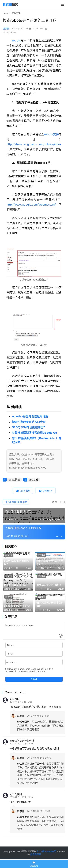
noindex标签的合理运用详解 (30, 416)
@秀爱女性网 (24, 816)
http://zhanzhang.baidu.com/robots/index (33, 144)
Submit (34, 679)
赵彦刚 (6, 28)
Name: (11, 645)
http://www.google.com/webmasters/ (31, 204)
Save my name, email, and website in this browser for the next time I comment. (29, 670)
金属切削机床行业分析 (22, 740)
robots (16, 40)
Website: (11, 662)
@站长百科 (23, 721)
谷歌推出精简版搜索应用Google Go (34, 432)
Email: (10, 653)
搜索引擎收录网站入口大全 (29, 422)
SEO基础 (33, 479)
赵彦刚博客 (35, 854)
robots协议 (14, 479)
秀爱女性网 (16, 794)
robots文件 (51, 134)
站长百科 (14, 698)
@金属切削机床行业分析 (30, 763)
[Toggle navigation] (62, 4)
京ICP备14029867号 (46, 851)
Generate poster (17, 501)
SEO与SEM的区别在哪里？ (29, 427)
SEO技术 (44, 28)
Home (5, 13)
